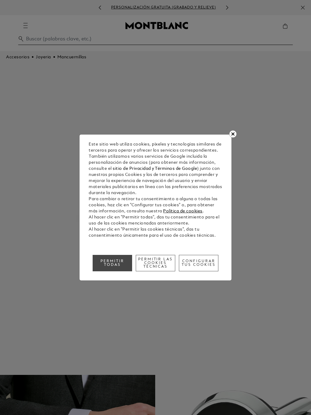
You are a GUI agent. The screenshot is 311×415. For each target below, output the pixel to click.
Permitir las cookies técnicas (155, 263)
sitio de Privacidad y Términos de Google (155, 169)
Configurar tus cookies (199, 263)
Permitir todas (112, 263)
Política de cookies (183, 211)
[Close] (233, 134)
